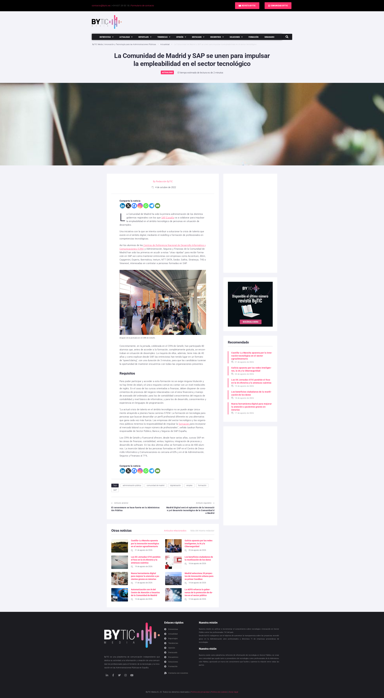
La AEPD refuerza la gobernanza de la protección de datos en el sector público (199, 592)
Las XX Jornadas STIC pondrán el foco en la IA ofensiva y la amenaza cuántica (145, 560)
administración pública (132, 485)
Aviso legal (233, 692)
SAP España (167, 217)
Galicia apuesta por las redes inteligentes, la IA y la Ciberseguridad (198, 543)
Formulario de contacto (142, 5)
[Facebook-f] (113, 675)
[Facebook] (134, 205)
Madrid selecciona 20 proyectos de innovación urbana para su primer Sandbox (199, 576)
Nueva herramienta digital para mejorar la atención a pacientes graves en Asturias (145, 576)
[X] (128, 205)
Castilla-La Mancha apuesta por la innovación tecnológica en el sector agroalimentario (145, 543)
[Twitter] (119, 675)
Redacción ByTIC (164, 181)
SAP (115, 490)
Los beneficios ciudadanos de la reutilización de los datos (251, 393)
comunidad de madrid (155, 485)
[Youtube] (132, 675)
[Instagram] (140, 205)
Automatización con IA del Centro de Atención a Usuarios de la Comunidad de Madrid (145, 592)
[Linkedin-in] (107, 675)
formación (184, 424)
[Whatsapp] (145, 205)
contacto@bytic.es (101, 5)
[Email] (157, 205)
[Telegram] (151, 205)
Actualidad (165, 44)
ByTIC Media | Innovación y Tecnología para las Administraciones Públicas (124, 44)
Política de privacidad (200, 692)
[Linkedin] (122, 205)
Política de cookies (219, 692)
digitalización (175, 485)
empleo (189, 485)
